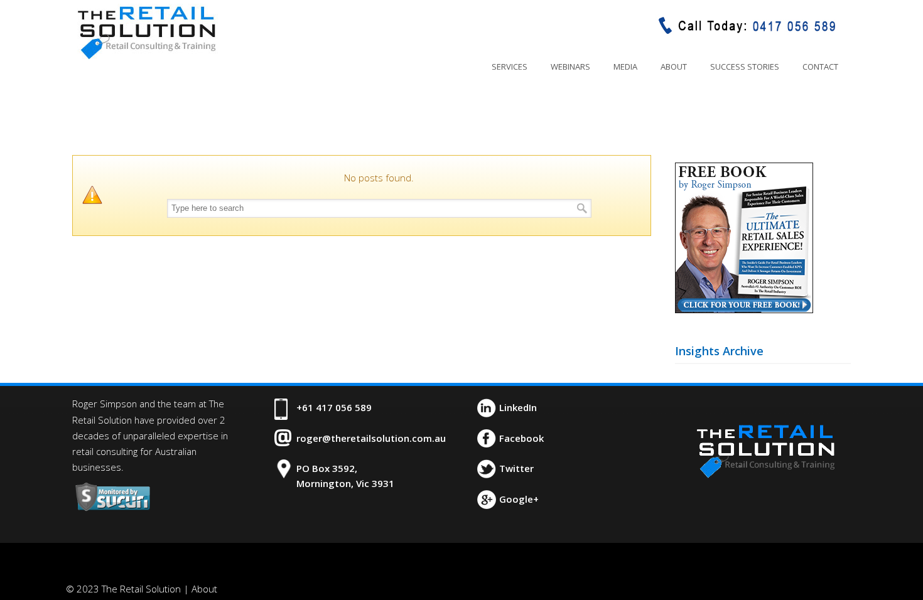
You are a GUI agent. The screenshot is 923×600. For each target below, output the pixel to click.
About (204, 588)
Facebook (521, 438)
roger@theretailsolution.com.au (371, 438)
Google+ (519, 499)
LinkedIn (518, 407)
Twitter (516, 468)
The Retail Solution (146, 32)
